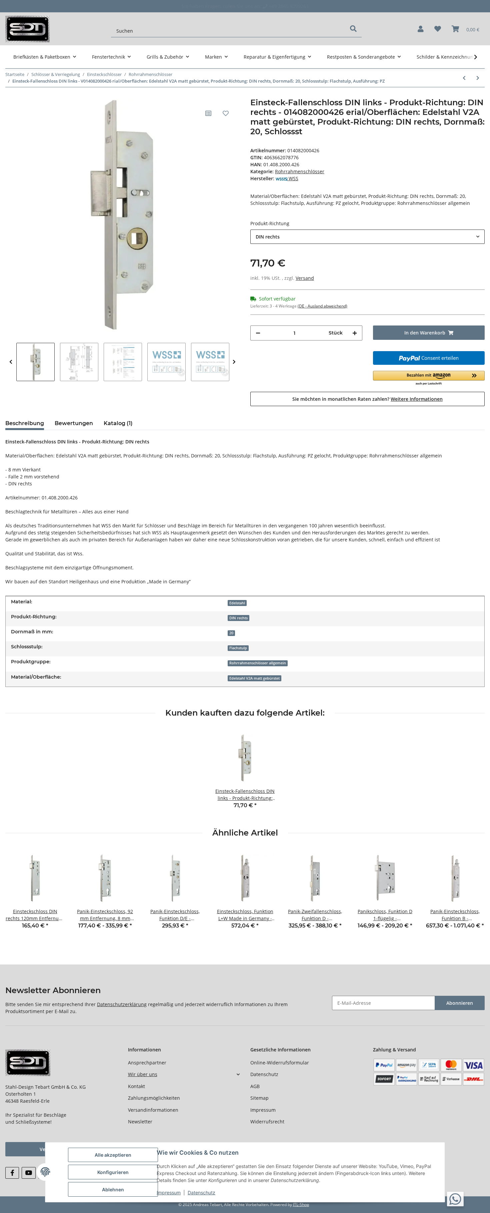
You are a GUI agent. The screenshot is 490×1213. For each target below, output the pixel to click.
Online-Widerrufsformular (279, 1062)
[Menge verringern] (258, 333)
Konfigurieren (113, 1172)
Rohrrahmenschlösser (299, 171)
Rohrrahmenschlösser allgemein (257, 663)
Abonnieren (459, 1003)
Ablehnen (113, 1189)
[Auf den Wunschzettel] (225, 113)
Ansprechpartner (147, 1062)
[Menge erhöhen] (354, 333)
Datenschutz (264, 1074)
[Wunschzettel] (437, 29)
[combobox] (367, 237)
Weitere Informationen (417, 399)
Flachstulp (238, 648)
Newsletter (140, 1121)
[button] (420, 29)
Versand (305, 278)
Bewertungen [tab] (74, 423)
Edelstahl (237, 603)
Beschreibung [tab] (24, 423)
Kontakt (136, 1086)
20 (231, 633)
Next (234, 362)
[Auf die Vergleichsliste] (208, 113)
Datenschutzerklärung (122, 1004)
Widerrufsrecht (267, 1121)
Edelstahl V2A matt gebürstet (254, 678)
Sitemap (259, 1098)
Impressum (263, 1110)
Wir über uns (142, 1074)
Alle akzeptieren (113, 1155)
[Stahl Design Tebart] (27, 28)
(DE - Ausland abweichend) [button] (322, 306)
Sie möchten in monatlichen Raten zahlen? (367, 399)
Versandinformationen (153, 1110)
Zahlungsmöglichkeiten (154, 1098)
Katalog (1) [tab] (118, 423)
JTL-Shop (301, 1204)
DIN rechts (238, 618)
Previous (10, 362)
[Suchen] (353, 28)
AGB (255, 1086)
